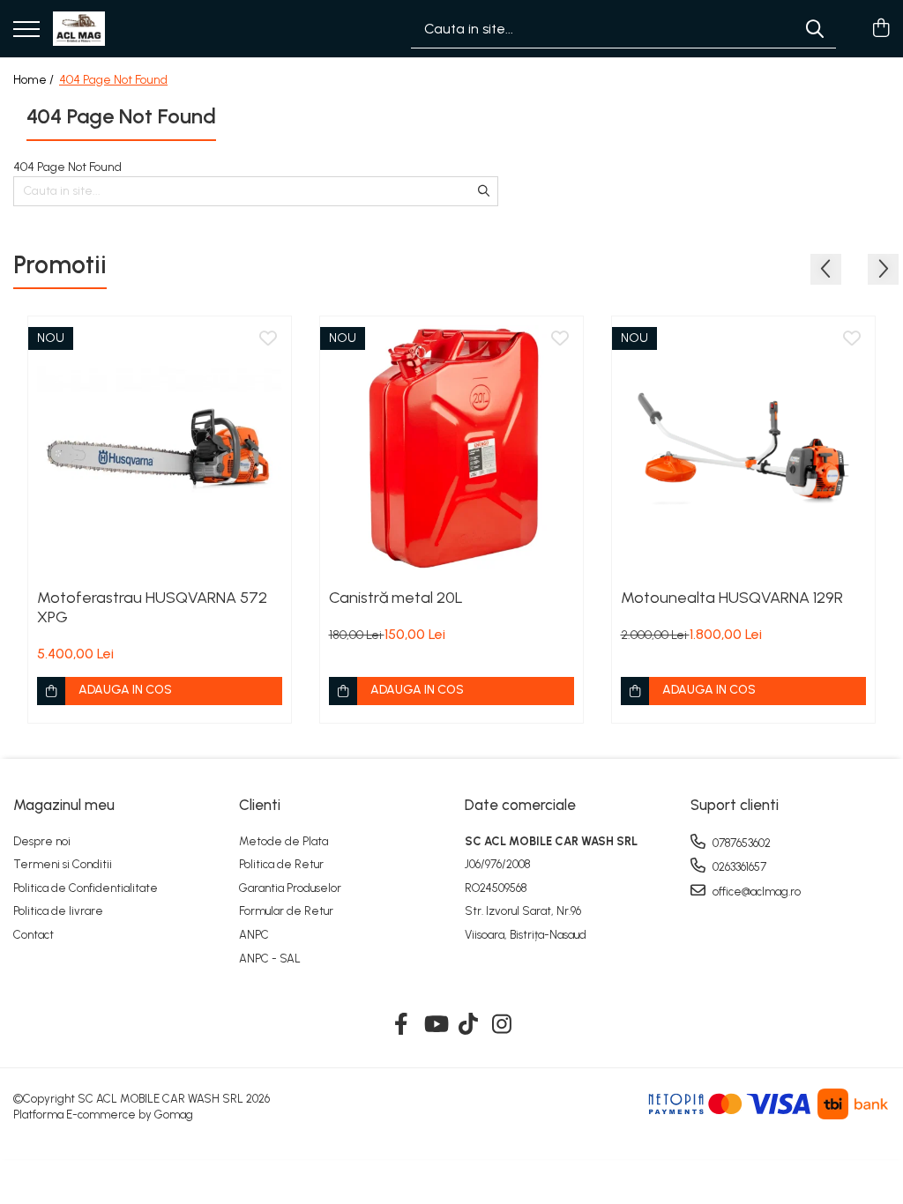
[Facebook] (401, 1025)
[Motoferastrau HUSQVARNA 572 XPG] (159, 447)
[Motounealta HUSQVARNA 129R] (743, 447)
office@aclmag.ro (755, 891)
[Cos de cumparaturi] (880, 29)
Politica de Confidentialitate (85, 888)
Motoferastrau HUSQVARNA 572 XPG (152, 607)
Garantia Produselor (290, 888)
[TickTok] (468, 1025)
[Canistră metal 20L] (451, 447)
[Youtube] (435, 1025)
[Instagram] (502, 1025)
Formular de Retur (286, 911)
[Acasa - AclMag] (79, 29)
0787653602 (740, 843)
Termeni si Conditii (62, 864)
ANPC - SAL (270, 958)
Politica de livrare (58, 911)
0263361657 (738, 866)
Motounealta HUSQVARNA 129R (732, 597)
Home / (34, 79)
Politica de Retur (281, 864)
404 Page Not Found (113, 79)
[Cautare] (815, 28)
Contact (33, 934)
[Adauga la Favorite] (268, 339)
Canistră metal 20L (396, 597)
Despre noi (42, 841)
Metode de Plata (283, 841)
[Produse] (26, 30)
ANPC (254, 934)
